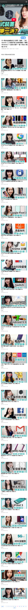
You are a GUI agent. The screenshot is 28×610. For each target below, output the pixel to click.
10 (23, 606)
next (14, 607)
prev (3, 606)
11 (25, 606)
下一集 (23, 38)
